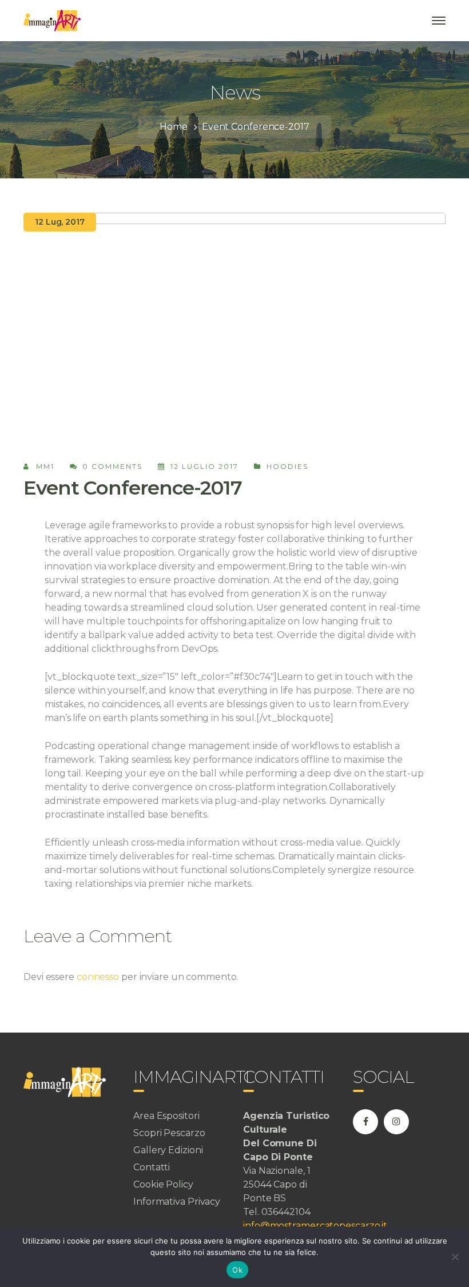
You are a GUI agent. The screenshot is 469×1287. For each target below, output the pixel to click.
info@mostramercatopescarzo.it (315, 1225)
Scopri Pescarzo (169, 1132)
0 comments (112, 466)
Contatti (151, 1167)
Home (174, 126)
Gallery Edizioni (167, 1150)
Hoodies (287, 466)
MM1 (45, 466)
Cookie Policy (163, 1184)
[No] (454, 1256)
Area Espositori (166, 1115)
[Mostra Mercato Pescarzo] (52, 19)
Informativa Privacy (176, 1201)
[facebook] (365, 1121)
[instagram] (396, 1121)
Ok (237, 1269)
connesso (98, 976)
